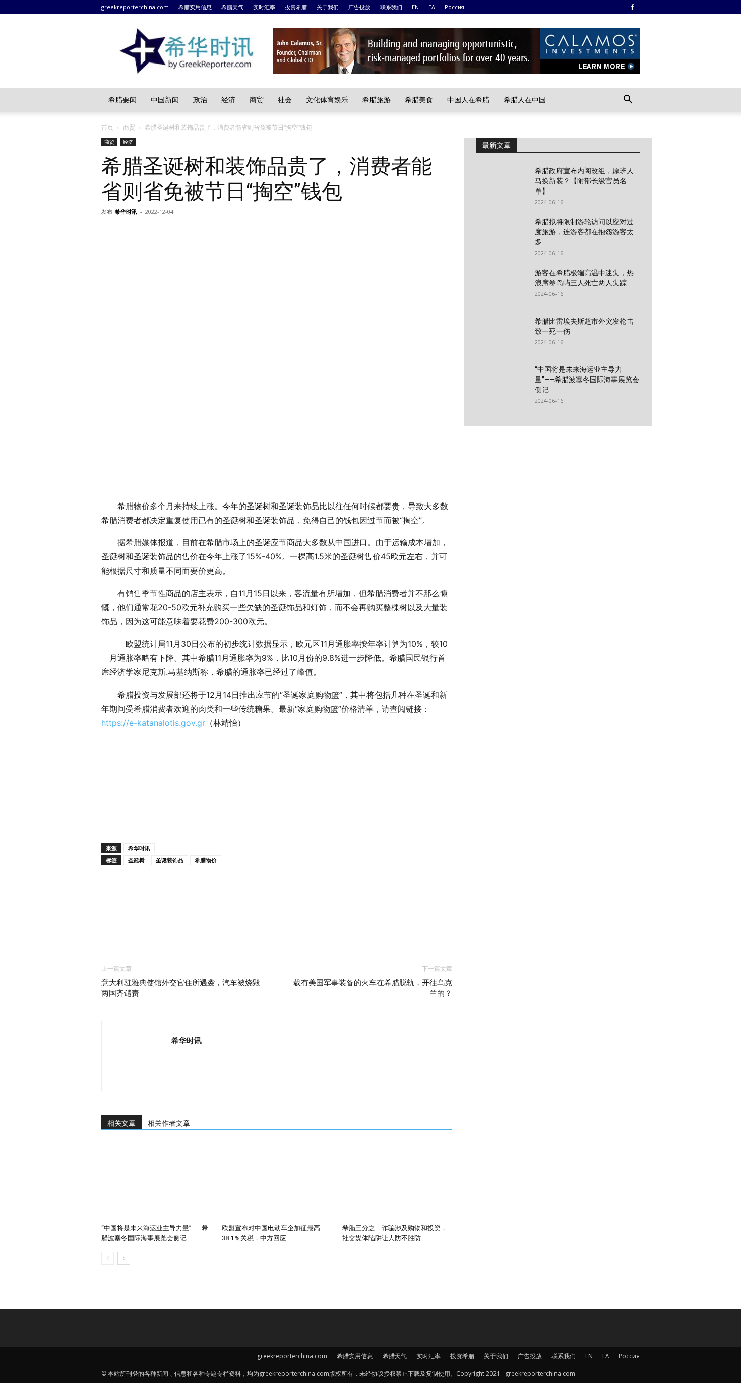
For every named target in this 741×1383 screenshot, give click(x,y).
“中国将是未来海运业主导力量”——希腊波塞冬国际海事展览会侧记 (587, 379)
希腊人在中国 (525, 99)
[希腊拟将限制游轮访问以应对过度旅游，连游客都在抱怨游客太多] (501, 234)
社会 (285, 99)
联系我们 (391, 7)
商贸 (257, 99)
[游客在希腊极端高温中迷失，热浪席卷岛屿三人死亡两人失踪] (501, 285)
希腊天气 (232, 7)
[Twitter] (135, 234)
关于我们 (328, 7)
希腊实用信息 (195, 7)
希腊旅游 (376, 99)
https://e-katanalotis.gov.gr (153, 723)
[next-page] (123, 1258)
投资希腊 (296, 7)
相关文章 (121, 1123)
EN (415, 7)
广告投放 (359, 7)
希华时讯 (126, 211)
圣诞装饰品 (169, 860)
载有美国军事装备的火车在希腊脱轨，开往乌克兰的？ (372, 988)
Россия (454, 7)
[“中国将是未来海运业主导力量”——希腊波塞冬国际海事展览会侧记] (156, 1182)
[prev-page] (107, 1258)
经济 (228, 99)
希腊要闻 (122, 99)
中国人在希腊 (468, 99)
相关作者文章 (169, 1123)
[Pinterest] (158, 234)
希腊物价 (206, 860)
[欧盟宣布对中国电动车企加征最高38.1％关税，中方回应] (277, 1182)
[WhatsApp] (181, 234)
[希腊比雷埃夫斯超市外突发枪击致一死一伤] (501, 333)
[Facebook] (632, 7)
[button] (627, 100)
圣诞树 (136, 860)
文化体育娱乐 (327, 99)
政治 (200, 99)
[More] (204, 234)
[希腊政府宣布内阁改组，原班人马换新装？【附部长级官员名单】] (501, 183)
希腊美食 (419, 99)
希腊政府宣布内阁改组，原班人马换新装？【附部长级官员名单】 (584, 181)
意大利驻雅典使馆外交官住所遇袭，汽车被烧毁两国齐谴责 (180, 988)
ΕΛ (431, 7)
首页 (107, 127)
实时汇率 (264, 7)
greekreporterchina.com (135, 7)
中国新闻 (165, 99)
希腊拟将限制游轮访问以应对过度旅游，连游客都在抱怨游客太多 (584, 232)
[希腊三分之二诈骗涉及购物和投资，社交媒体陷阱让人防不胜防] (397, 1182)
